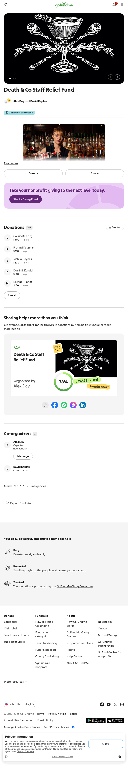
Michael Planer (22, 281)
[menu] (122, 4)
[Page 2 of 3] (13, 78)
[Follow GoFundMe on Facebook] (102, 704)
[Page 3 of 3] (15, 78)
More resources (14, 681)
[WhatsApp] (64, 404)
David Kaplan (21, 466)
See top (116, 227)
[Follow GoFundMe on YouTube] (108, 704)
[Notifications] (114, 4)
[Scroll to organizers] (9, 100)
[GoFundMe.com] (64, 5)
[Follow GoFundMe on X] (115, 704)
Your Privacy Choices (56, 726)
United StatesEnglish (21, 703)
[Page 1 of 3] (10, 78)
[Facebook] (54, 404)
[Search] (6, 4)
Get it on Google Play (96, 720)
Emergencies (38, 485)
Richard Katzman (23, 247)
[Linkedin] (82, 404)
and (30, 101)
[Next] (117, 77)
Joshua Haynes (22, 258)
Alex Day (18, 441)
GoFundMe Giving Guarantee (75, 586)
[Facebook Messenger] (73, 404)
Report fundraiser (21, 502)
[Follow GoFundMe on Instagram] (122, 704)
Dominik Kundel (23, 270)
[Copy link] (45, 404)
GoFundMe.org (22, 236)
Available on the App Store (115, 720)
